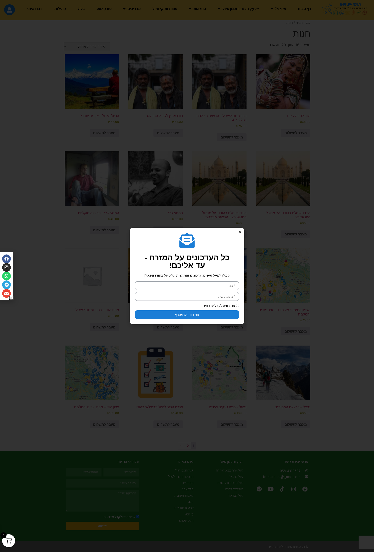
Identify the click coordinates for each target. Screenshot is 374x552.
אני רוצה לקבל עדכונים (219, 306)
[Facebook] (6, 258)
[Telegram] (6, 284)
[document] (187, 276)
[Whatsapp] (6, 276)
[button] (240, 232)
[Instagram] (6, 267)
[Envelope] (6, 293)
